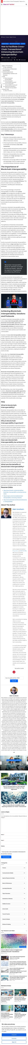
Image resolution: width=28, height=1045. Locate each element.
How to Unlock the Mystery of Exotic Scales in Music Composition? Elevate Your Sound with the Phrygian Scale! (18, 970)
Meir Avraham (5, 57)
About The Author (8, 90)
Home (3, 37)
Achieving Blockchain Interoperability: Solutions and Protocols (10, 73)
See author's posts (19, 668)
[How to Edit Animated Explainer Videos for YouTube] (5, 958)
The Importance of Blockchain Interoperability (10, 69)
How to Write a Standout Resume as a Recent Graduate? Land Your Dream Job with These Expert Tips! (18, 963)
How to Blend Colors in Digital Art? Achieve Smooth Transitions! (11, 950)
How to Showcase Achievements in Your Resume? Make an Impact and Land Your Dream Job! (18, 977)
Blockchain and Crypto (15, 43)
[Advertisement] (14, 20)
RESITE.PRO (23, 551)
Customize (14, 1038)
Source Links (6, 89)
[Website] (14, 752)
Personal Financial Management (14, 760)
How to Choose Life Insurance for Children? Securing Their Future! (20, 999)
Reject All (14, 1042)
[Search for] (26, 4)
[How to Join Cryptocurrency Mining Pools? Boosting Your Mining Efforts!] (21, 1008)
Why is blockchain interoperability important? (10, 81)
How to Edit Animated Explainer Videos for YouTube (17, 957)
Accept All (14, 1034)
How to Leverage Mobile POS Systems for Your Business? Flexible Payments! (7, 999)
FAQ (4, 76)
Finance (7, 37)
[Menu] (1, 4)
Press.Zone (15, 551)
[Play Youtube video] (14, 301)
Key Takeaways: (8, 67)
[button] (1, 86)
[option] (14, 763)
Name (2, 834)
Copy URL (14, 680)
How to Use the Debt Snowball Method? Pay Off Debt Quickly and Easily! (14, 764)
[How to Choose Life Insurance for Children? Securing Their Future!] (21, 992)
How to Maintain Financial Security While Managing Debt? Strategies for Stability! (7, 1015)
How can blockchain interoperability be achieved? (11, 84)
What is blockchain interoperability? (9, 79)
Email (2, 840)
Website (3, 846)
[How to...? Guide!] (8, 4)
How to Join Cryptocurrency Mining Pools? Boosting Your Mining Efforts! (20, 1015)
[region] (14, 1033)
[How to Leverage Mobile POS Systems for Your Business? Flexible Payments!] (7, 992)
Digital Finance (13, 37)
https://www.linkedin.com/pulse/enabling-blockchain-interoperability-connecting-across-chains (14, 492)
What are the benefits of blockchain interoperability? (11, 87)
